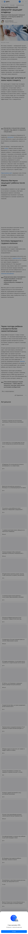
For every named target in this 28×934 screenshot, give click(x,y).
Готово (14, 931)
